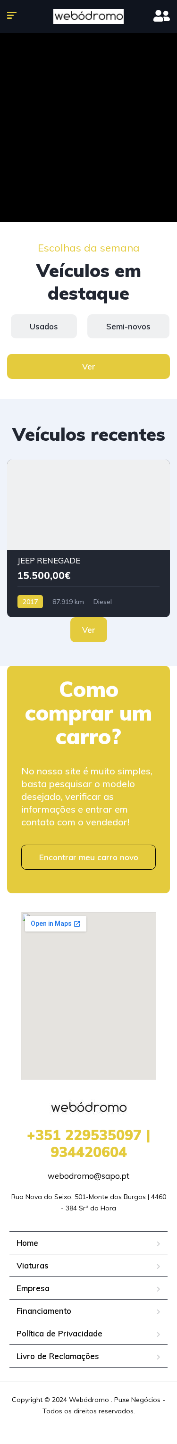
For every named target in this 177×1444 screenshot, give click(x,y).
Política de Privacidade (59, 1333)
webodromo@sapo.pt (88, 1176)
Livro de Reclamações (58, 1356)
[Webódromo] (88, 16)
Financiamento (44, 1311)
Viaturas (33, 1265)
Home (27, 1243)
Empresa (33, 1288)
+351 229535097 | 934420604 (88, 1143)
